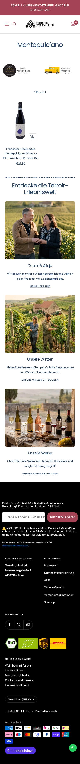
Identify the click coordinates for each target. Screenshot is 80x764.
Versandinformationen (59, 595)
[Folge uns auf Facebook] (9, 624)
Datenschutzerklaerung (59, 573)
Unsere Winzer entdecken (40, 379)
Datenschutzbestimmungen (15, 545)
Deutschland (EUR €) (19, 699)
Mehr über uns (40, 286)
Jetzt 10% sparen (62, 517)
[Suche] (14, 24)
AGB (47, 580)
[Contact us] (73, 748)
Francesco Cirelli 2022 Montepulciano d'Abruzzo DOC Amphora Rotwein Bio (20, 153)
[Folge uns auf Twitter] (18, 624)
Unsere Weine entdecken (40, 473)
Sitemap (49, 602)
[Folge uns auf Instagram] (28, 624)
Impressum (51, 565)
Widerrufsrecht (54, 587)
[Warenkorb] (73, 24)
